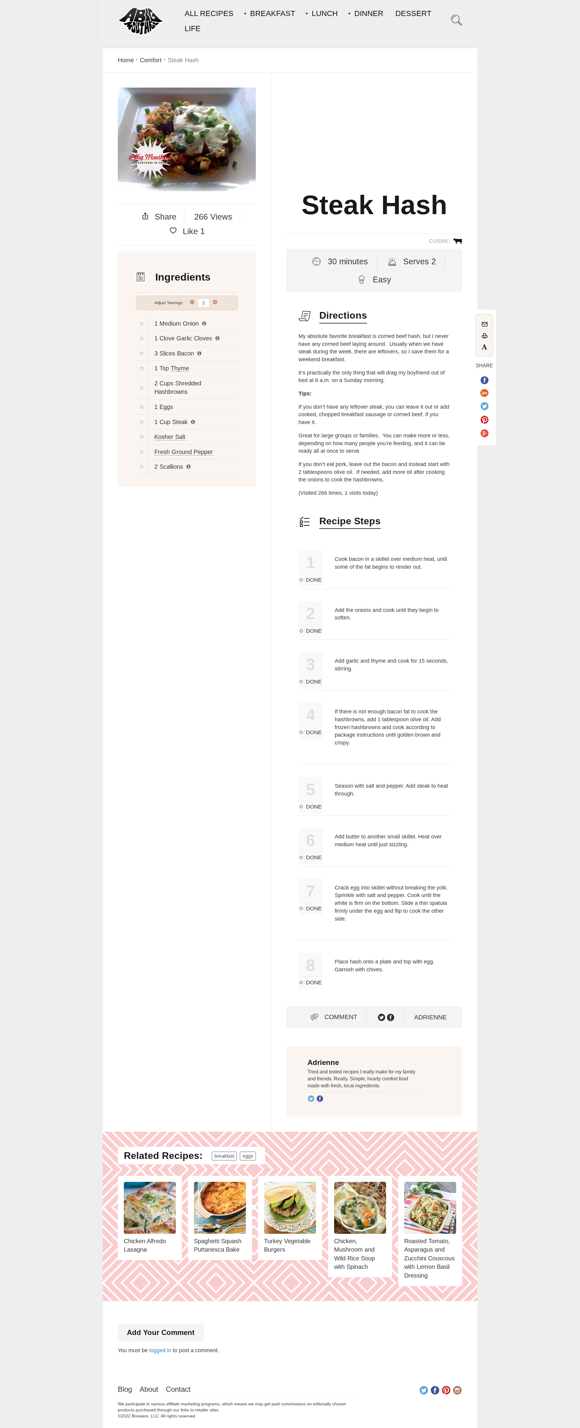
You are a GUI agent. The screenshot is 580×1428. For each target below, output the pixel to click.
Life (193, 28)
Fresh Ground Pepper (183, 452)
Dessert (413, 13)
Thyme (180, 368)
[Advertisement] (374, 139)
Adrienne (430, 1017)
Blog (125, 1389)
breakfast (224, 1156)
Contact (178, 1389)
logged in (160, 1350)
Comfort (151, 60)
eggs (248, 1156)
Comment (340, 1016)
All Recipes (209, 13)
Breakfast (272, 13)
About (149, 1389)
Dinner (368, 13)
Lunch (325, 13)
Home (126, 60)
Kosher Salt (169, 436)
